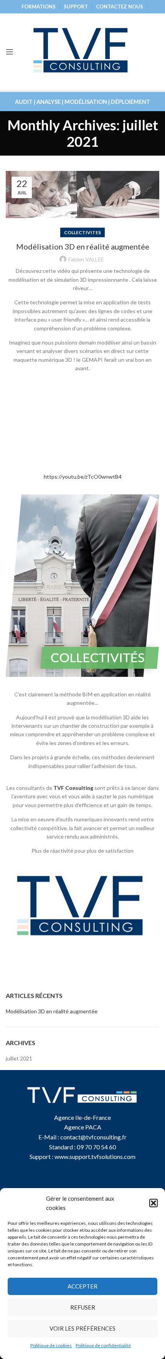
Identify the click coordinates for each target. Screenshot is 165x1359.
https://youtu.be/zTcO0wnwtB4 (83, 476)
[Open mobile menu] (9, 51)
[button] (153, 1203)
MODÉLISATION (85, 101)
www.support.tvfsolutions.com (94, 1156)
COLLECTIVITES (82, 232)
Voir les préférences (83, 1328)
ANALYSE (48, 101)
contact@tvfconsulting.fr (93, 1137)
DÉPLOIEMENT (130, 101)
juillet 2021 (19, 1058)
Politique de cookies (51, 1345)
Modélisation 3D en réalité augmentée (82, 246)
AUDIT (24, 101)
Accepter (82, 1286)
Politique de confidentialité (103, 1345)
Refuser (82, 1307)
